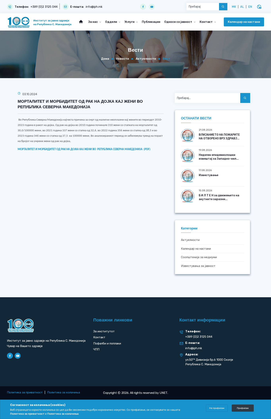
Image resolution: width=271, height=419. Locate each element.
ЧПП (96, 349)
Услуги (129, 22)
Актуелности (146, 58)
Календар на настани (244, 22)
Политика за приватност (25, 392)
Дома (105, 58)
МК (234, 7)
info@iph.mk (94, 6)
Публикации (151, 22)
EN (250, 7)
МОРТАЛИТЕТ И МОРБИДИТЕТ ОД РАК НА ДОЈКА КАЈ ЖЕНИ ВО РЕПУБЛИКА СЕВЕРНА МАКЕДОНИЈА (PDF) (84, 149)
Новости (122, 58)
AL (242, 7)
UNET (163, 393)
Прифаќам (243, 408)
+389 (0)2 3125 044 (44, 6)
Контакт (206, 22)
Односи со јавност (178, 22)
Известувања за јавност (198, 266)
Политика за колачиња (63, 392)
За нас (93, 22)
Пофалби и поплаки (107, 343)
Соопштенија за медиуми (199, 257)
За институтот (104, 331)
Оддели (111, 22)
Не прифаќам (216, 408)
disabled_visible (259, 6)
